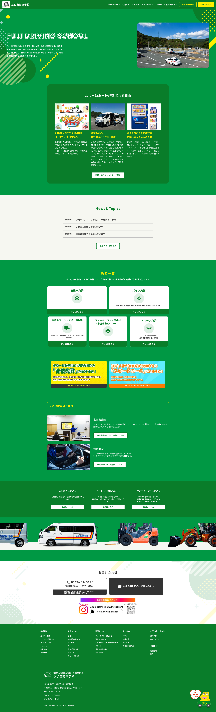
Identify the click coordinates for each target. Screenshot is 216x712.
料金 (151, 654)
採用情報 (135, 4)
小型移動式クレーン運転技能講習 (106, 642)
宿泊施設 (153, 651)
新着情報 (43, 649)
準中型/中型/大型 (74, 639)
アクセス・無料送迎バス (166, 4)
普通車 (70, 636)
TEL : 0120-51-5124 (52, 691)
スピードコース (73, 656)
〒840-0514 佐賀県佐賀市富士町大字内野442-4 (63, 688)
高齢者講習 (99, 652)
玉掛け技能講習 (100, 639)
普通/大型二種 (73, 649)
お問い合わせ (155, 639)
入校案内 (125, 4)
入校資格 (126, 639)
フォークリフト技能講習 (103, 636)
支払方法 (126, 642)
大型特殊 (71, 642)
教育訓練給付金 (128, 646)
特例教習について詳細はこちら (109, 464)
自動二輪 (71, 652)
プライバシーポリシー (53, 698)
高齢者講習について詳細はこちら (110, 435)
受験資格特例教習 (101, 649)
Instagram (44, 646)
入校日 (125, 636)
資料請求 (153, 636)
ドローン (98, 646)
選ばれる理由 (114, 4)
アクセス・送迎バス (47, 639)
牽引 (69, 646)
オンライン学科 (46, 642)
